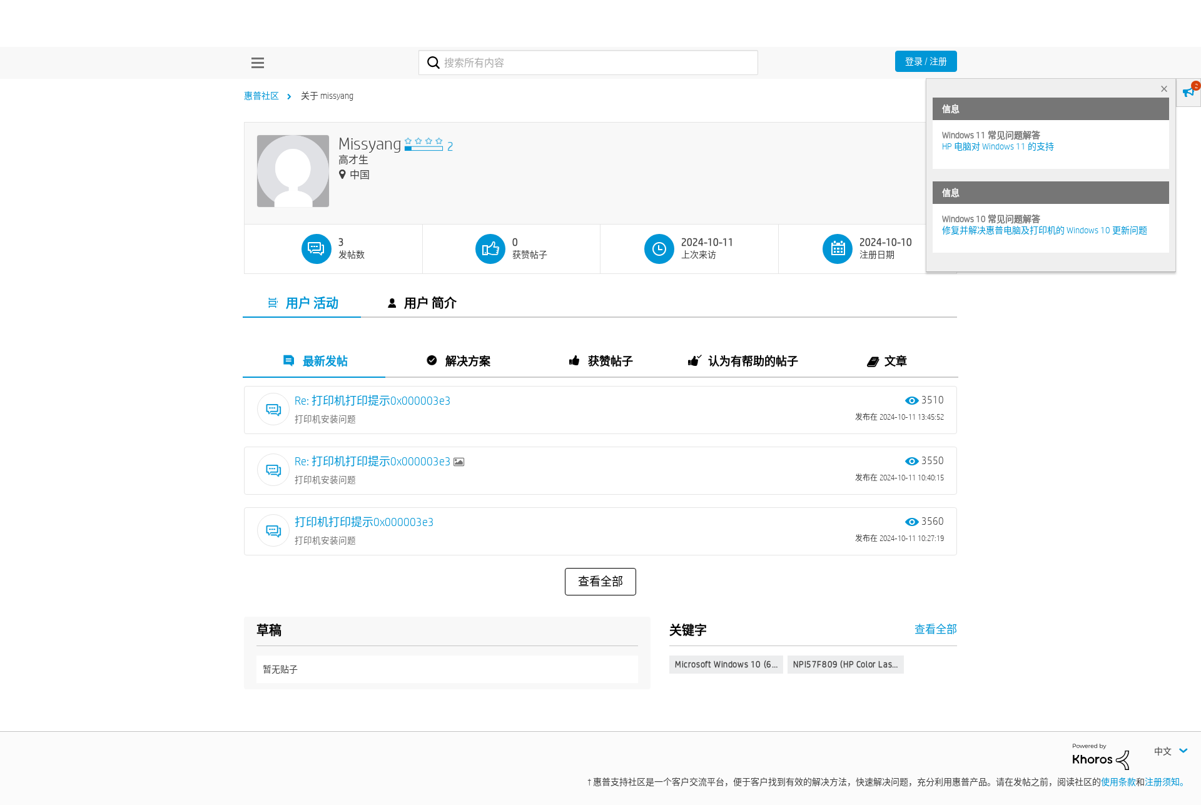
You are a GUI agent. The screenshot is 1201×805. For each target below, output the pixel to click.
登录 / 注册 (926, 61)
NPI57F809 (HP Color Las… (845, 664)
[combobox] (588, 62)
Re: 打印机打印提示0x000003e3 (373, 400)
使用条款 (1118, 781)
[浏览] (254, 62)
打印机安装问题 (325, 419)
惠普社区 (261, 95)
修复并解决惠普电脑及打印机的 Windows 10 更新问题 (1044, 230)
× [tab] (1164, 88)
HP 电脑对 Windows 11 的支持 (998, 146)
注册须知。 (1166, 781)
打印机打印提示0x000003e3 (364, 522)
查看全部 (600, 581)
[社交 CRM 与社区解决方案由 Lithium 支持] (1101, 755)
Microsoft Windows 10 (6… (726, 664)
